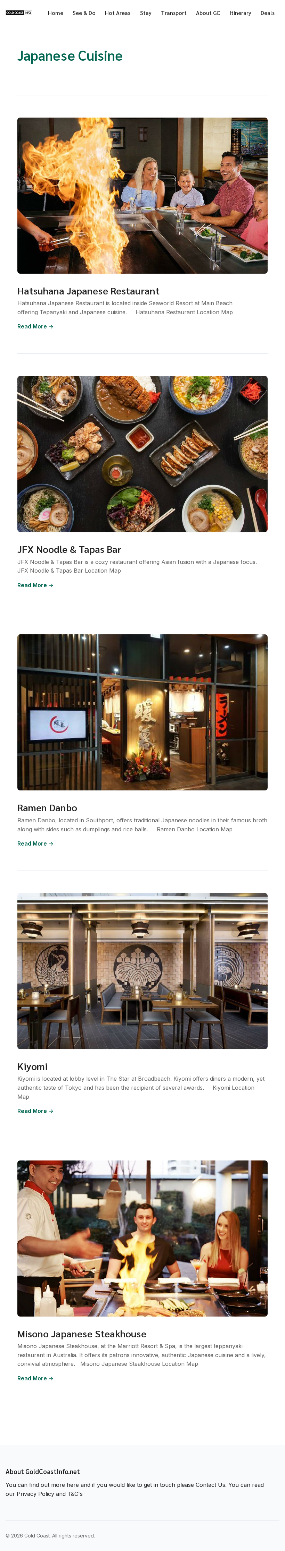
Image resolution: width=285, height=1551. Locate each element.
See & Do (84, 12)
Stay (146, 12)
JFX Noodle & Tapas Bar (69, 548)
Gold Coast (37, 1536)
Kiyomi (32, 1066)
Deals (268, 12)
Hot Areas (117, 12)
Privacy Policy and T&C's (50, 1493)
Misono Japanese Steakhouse (81, 1333)
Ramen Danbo (47, 807)
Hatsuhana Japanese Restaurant (88, 290)
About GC (208, 12)
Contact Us (210, 1484)
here (73, 1484)
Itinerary (240, 12)
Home (55, 12)
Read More (32, 326)
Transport (174, 12)
